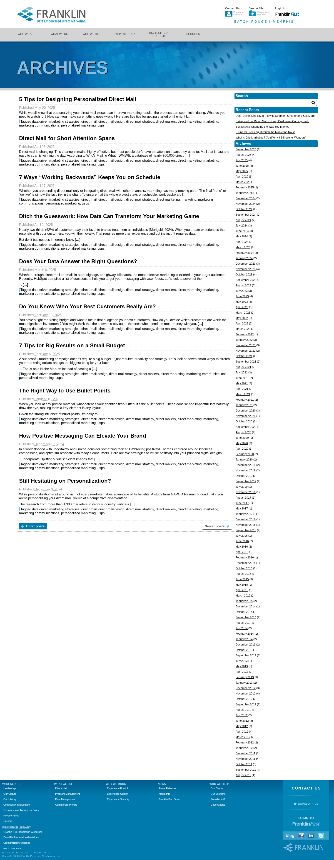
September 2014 (246, 617)
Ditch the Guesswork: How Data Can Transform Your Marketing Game (109, 216)
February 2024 (245, 252)
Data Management (65, 799)
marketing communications (39, 125)
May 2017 (242, 508)
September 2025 (246, 149)
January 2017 (244, 514)
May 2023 (242, 301)
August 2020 (243, 432)
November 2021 (246, 350)
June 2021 (242, 378)
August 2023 (243, 285)
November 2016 (246, 524)
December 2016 (246, 519)
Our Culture (9, 793)
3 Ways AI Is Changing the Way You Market (262, 126)
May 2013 (242, 666)
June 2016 (242, 541)
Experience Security (118, 799)
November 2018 (246, 492)
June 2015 (242, 579)
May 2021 (242, 383)
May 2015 (242, 584)
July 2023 (242, 290)
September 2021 (246, 361)
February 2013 (245, 677)
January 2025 (244, 193)
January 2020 (244, 459)
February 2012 (245, 742)
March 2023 (243, 312)
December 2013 (246, 644)
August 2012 (243, 709)
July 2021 (242, 372)
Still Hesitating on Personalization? (65, 481)
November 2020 (246, 416)
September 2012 (246, 704)
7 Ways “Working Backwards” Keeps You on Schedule (89, 177)
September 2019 (246, 481)
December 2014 (246, 606)
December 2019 (246, 465)
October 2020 (244, 421)
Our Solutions (218, 793)
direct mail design (111, 121)
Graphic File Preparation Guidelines (22, 832)
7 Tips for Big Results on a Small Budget (72, 345)
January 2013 (244, 682)
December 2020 (246, 410)
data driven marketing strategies (56, 121)
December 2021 (246, 345)
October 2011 (244, 764)
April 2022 (242, 323)
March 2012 (243, 737)
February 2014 (245, 633)
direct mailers (166, 121)
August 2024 (243, 220)
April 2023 (242, 307)
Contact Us (306, 788)
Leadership (9, 788)
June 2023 (242, 296)
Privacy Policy (11, 815)
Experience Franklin (118, 788)
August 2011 (243, 775)
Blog (290, 835)
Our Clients (217, 788)
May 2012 (242, 726)
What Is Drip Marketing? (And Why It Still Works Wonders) (271, 137)
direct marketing (190, 121)
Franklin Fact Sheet (169, 799)
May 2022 (242, 318)
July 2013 (242, 661)
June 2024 (242, 231)
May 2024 (242, 236)
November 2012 (246, 693)
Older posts (35, 526)
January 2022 (244, 339)
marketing (210, 121)
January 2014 (244, 639)
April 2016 (242, 552)
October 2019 (244, 476)
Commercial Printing (66, 804)
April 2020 (242, 448)
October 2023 (244, 274)
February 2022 (245, 334)
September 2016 (246, 530)
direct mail (89, 121)
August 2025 (243, 154)
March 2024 (243, 247)
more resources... (13, 848)
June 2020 (242, 437)
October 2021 (244, 356)
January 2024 (244, 258)
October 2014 (244, 612)
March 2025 (243, 182)
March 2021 (243, 394)
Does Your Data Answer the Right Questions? (78, 261)
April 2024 (242, 242)
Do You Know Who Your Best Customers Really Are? (87, 306)
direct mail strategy (140, 121)
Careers (7, 821)
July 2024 (242, 225)
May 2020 (242, 443)
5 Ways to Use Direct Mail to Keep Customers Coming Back (272, 121)
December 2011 (245, 753)
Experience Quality (117, 793)
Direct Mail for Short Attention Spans (67, 138)
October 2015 (244, 568)
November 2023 (246, 269)
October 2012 (244, 699)
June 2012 (242, 720)
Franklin (218, 799)
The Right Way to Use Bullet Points (64, 390)
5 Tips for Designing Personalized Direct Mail (77, 99)
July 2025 (242, 160)
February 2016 (245, 557)
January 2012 (244, 748)
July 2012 (242, 715)
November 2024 (246, 203)
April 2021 (242, 388)
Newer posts (214, 526)
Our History (9, 799)
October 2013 (244, 650)
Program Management (67, 793)
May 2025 (242, 171)
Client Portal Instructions (16, 842)
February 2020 (245, 454)
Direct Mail (61, 788)
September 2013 (246, 655)
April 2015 (242, 590)
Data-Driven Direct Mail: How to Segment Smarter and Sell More (275, 115)
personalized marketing (78, 125)
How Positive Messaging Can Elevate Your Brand (82, 436)
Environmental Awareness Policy (21, 810)
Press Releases (168, 788)
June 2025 (242, 165)
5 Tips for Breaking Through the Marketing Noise (265, 132)
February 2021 (245, 399)
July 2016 (242, 535)
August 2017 (243, 497)
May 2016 (242, 546)
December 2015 (246, 563)
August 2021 (243, 367)
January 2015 (244, 601)
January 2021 (244, 405)
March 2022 (243, 329)
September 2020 (246, 427)
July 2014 (242, 628)
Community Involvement (16, 804)
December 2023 (246, 263)
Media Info (164, 793)
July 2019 (242, 486)
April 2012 (242, 731)
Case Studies (218, 804)
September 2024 (246, 214)
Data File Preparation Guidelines (21, 837)
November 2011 (245, 758)
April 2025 (242, 176)
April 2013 (242, 671)
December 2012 (246, 688)
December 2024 (246, 198)
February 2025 (245, 187)
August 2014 (243, 622)
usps (101, 125)
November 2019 (246, 470)
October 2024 (244, 209)
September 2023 (246, 280)
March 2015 (243, 595)
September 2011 (246, 769)
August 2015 (243, 573)
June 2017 (242, 503)
